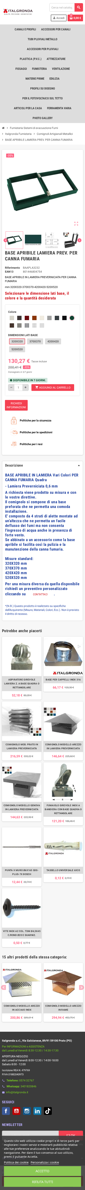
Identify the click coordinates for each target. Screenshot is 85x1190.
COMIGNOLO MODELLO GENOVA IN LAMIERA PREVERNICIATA (22, 807)
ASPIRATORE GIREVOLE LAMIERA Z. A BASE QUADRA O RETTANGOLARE (21, 683)
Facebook (6, 1111)
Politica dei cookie (16, 1162)
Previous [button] (3, 987)
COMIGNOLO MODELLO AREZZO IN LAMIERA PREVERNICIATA (63, 746)
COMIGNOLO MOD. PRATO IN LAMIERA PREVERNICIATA (22, 746)
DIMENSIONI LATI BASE (23, 335)
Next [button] (81, 987)
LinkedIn (37, 1111)
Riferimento (12, 267)
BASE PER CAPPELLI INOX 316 (63, 679)
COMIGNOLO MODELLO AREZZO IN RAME (63, 1008)
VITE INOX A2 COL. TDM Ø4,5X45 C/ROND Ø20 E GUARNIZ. (22, 933)
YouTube (16, 1111)
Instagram (27, 1111)
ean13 (9, 271)
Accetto (42, 1171)
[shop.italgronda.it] (18, 12)
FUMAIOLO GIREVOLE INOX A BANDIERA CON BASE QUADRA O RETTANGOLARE (63, 809)
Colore (12, 311)
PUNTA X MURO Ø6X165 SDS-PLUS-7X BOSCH (22, 872)
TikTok (48, 1111)
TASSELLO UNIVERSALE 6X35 (63, 870)
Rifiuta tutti (42, 1182)
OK (72, 1136)
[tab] (42, 465)
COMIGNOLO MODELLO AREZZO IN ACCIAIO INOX (22, 1008)
